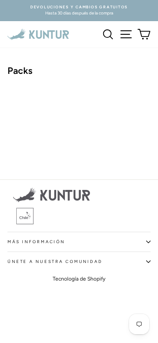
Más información (36, 241)
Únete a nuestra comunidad (55, 261)
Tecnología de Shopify (79, 279)
